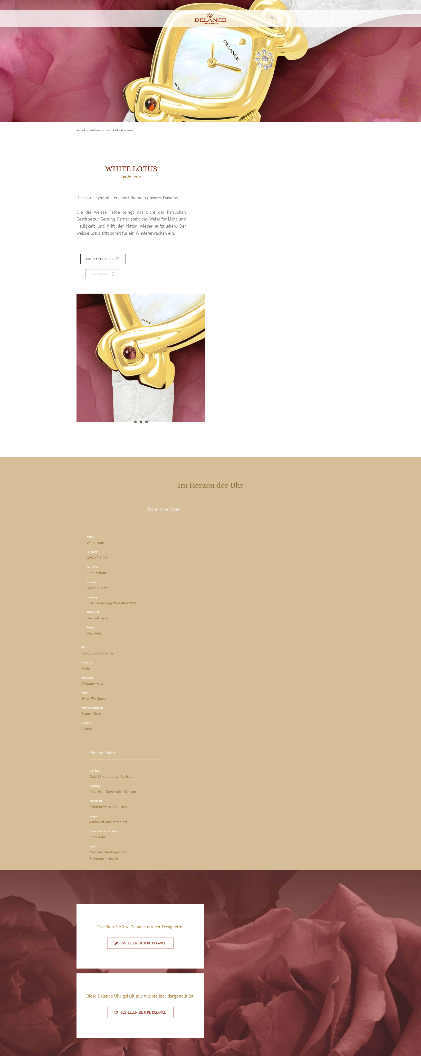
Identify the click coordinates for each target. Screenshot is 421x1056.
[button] (5, 8)
